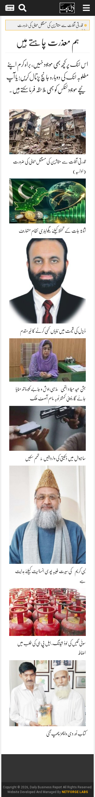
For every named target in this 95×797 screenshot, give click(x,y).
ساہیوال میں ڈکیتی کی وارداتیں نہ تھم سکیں (55, 458)
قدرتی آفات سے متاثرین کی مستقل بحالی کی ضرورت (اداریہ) (52, 26)
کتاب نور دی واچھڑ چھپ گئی (66, 734)
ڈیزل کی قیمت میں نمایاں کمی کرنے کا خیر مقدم (53, 331)
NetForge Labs (75, 792)
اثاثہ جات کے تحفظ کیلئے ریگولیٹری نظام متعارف (52, 231)
